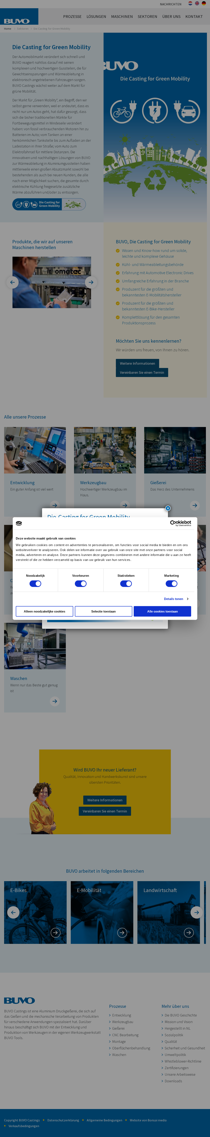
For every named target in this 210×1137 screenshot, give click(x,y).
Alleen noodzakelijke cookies (44, 611)
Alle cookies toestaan (162, 611)
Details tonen (173, 599)
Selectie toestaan (103, 611)
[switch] (81, 583)
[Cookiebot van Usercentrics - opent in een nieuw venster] (173, 523)
